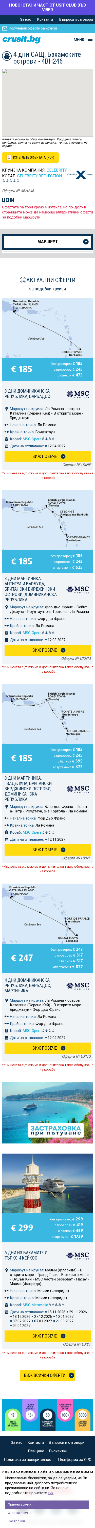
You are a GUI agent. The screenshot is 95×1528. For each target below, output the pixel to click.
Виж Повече (44, 456)
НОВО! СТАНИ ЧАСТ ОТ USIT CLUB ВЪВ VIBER (47, 7)
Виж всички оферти (44, 1375)
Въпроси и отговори (76, 19)
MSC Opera (32, 439)
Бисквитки (58, 1451)
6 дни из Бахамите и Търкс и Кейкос (26, 1255)
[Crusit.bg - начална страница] (22, 39)
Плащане (36, 1451)
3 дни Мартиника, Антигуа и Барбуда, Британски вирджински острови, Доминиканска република (31, 589)
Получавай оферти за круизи (33, 28)
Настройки (16, 1521)
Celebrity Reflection (39, 176)
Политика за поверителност (28, 1459)
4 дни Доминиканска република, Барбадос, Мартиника (28, 985)
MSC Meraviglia (35, 1305)
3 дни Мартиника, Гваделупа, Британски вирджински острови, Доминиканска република (28, 788)
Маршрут (47, 241)
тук (50, 1493)
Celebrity (57, 170)
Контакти (45, 19)
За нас (25, 19)
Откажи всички (19, 1513)
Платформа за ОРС (74, 1459)
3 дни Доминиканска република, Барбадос (27, 393)
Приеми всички (19, 1504)
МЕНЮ (79, 39)
